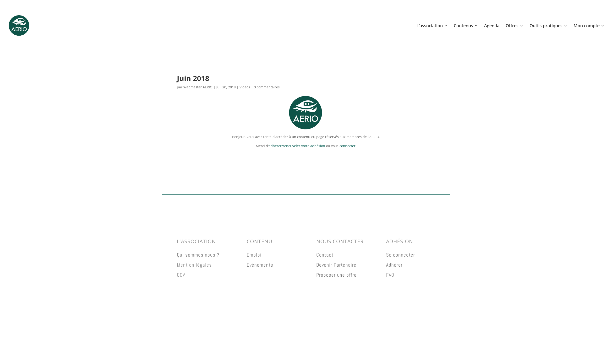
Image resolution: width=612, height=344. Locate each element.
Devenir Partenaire (336, 265)
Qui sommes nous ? (198, 255)
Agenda (491, 26)
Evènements (260, 265)
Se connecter (400, 255)
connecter (347, 146)
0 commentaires (267, 87)
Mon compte (587, 26)
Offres (512, 26)
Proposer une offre (336, 275)
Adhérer (394, 265)
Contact (324, 255)
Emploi (254, 255)
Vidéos (245, 87)
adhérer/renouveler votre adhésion (297, 146)
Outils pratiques (546, 26)
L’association (429, 26)
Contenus (463, 26)
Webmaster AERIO (198, 87)
